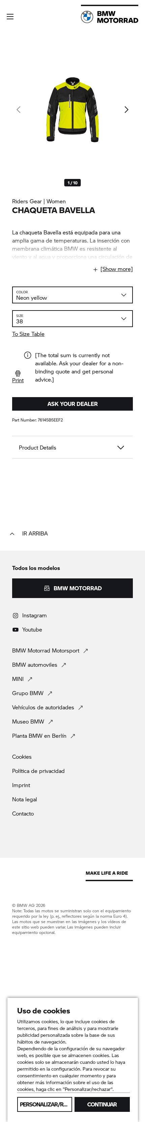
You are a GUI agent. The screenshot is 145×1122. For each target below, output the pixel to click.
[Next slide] (126, 109)
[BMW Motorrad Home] (109, 17)
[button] (10, 16)
